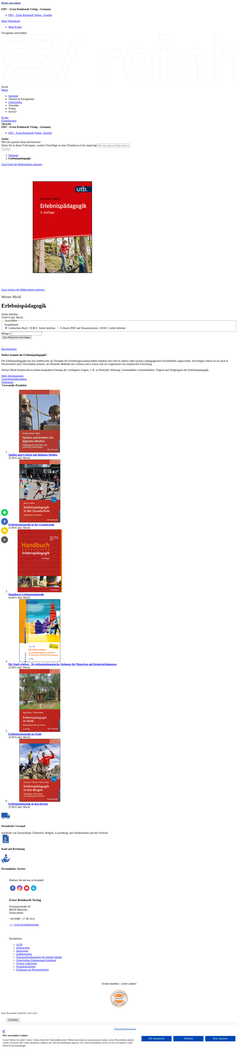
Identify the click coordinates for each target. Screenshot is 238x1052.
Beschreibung (9, 349)
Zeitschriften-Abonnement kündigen (36, 960)
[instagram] (19, 888)
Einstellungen (8, 120)
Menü (4, 89)
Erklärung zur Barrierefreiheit (32, 969)
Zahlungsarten (24, 954)
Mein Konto (15, 26)
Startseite (13, 155)
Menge (5, 333)
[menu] (119, 103)
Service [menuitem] (12, 111)
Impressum (22, 950)
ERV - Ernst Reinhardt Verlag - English (30, 15)
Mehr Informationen (12, 375)
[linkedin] (33, 888)
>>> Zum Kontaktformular (24, 924)
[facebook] (13, 888)
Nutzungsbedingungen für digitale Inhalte (39, 957)
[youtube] (26, 888)
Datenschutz (23, 947)
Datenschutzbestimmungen (125, 1029)
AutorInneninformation (14, 379)
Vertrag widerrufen (26, 963)
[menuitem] (13, 95)
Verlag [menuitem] (12, 108)
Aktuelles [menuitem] (13, 105)
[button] (119, 9)
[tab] (119, 349)
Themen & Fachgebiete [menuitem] (21, 99)
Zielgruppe (7, 382)
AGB (19, 944)
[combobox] (113, 145)
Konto (4, 117)
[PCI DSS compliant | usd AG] (119, 1006)
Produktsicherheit (25, 966)
